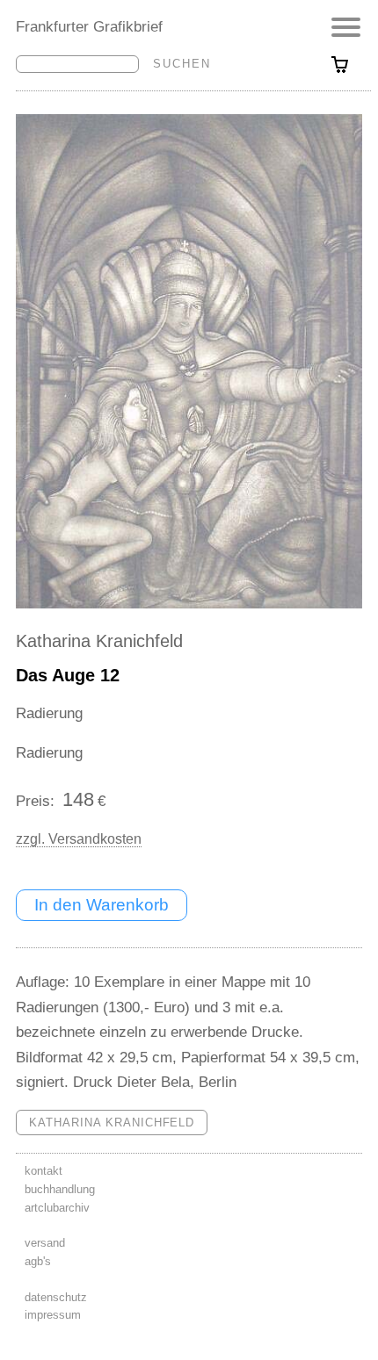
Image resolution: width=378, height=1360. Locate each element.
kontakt (43, 1170)
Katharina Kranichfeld (99, 641)
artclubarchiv (57, 1207)
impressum (53, 1314)
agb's (38, 1261)
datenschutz (56, 1297)
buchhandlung (60, 1189)
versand (45, 1242)
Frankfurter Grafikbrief (89, 26)
